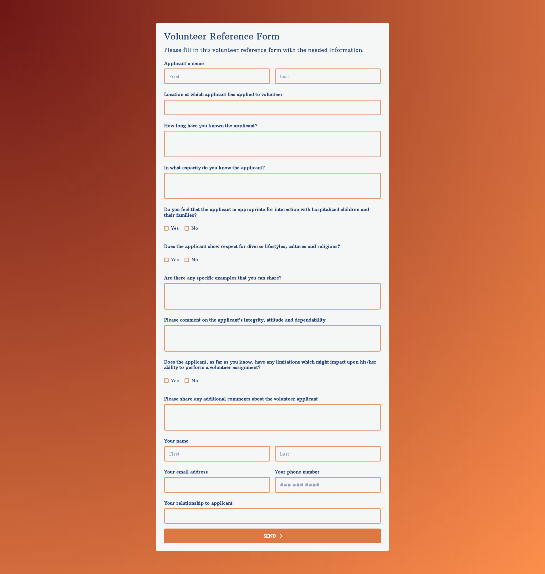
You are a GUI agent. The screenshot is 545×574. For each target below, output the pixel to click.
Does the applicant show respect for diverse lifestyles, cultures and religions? (252, 246)
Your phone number (297, 472)
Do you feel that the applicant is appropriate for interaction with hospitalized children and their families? (266, 212)
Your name (176, 441)
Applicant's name (184, 63)
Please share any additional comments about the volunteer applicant (241, 399)
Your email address (186, 472)
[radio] (166, 228)
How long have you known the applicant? (210, 125)
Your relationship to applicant (198, 503)
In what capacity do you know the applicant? (214, 167)
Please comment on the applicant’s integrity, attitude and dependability (244, 320)
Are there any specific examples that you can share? (223, 278)
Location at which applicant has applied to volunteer (223, 94)
